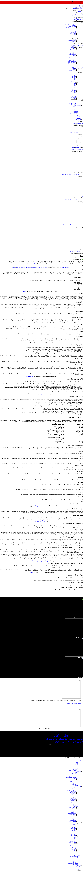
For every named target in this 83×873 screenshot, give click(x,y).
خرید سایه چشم (35, 505)
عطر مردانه (40, 267)
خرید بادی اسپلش (29, 376)
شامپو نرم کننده (72, 67)
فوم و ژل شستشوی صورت (70, 773)
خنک (73, 742)
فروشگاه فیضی (34, 263)
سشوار (76, 857)
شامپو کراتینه (30, 560)
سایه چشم (76, 766)
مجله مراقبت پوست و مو (73, 863)
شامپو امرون (73, 800)
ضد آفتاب (74, 774)
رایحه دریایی (73, 846)
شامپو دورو (73, 43)
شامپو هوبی (73, 798)
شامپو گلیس (73, 794)
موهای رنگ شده (72, 71)
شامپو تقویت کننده (72, 810)
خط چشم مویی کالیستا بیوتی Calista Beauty (74, 199)
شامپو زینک (73, 791)
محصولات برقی (77, 855)
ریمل (38, 521)
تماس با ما (78, 869)
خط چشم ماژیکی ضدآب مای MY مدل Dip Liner (73, 224)
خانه (82, 8)
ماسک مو (74, 779)
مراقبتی (79, 771)
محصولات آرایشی (72, 8)
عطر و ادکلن (61, 735)
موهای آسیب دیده (72, 815)
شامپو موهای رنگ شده (38, 560)
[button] (41, 222)
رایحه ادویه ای (73, 94)
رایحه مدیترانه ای (72, 852)
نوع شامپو (76, 806)
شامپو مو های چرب (72, 814)
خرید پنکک (38, 342)
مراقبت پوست (75, 22)
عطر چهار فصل (72, 842)
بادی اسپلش (75, 785)
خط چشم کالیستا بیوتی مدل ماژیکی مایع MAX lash (72, 174)
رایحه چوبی (73, 849)
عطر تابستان (73, 838)
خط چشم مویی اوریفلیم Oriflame (76, 96)
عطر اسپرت (73, 835)
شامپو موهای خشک (72, 813)
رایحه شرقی (73, 850)
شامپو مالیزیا (73, 805)
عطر (80, 822)
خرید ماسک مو (32, 572)
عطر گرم (23, 267)
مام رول (76, 780)
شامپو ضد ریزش (72, 809)
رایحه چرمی (73, 851)
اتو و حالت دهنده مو (74, 856)
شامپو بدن (74, 69)
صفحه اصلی (78, 866)
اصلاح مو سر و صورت (73, 858)
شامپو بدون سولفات (72, 807)
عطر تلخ (13, 267)
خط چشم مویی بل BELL (78, 123)
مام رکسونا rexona (72, 783)
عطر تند (74, 829)
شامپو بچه (74, 817)
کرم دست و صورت (72, 776)
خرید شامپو (46, 560)
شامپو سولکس (73, 42)
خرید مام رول (42, 393)
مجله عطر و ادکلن (74, 864)
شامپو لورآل (73, 795)
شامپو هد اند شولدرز (72, 790)
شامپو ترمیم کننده (72, 812)
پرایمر (77, 18)
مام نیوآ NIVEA (73, 781)
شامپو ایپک (73, 796)
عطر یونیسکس (34, 267)
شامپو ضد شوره (72, 808)
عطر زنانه (45, 267)
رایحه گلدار (73, 98)
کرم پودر (24, 291)
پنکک (77, 13)
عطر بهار (74, 837)
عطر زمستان (73, 841)
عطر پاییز (74, 840)
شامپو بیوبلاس (73, 802)
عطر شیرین (18, 267)
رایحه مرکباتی (73, 853)
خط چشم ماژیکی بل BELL (77, 149)
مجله (80, 859)
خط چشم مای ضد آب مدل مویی (76, 251)
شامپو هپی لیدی (72, 803)
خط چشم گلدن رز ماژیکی (77, 45)
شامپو (79, 786)
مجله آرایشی (75, 862)
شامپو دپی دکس (72, 799)
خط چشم (76, 15)
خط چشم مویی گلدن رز (78, 19)
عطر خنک (28, 267)
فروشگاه (79, 8)
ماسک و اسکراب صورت (71, 777)
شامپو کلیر (73, 788)
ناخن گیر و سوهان (72, 20)
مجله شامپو (75, 860)
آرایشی (79, 11)
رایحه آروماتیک (73, 96)
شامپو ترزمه (73, 801)
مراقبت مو (76, 778)
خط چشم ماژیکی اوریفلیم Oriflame (76, 70)
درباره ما (79, 867)
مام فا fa (74, 784)
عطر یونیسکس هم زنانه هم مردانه (56, 739)
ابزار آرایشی (75, 769)
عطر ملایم (73, 830)
